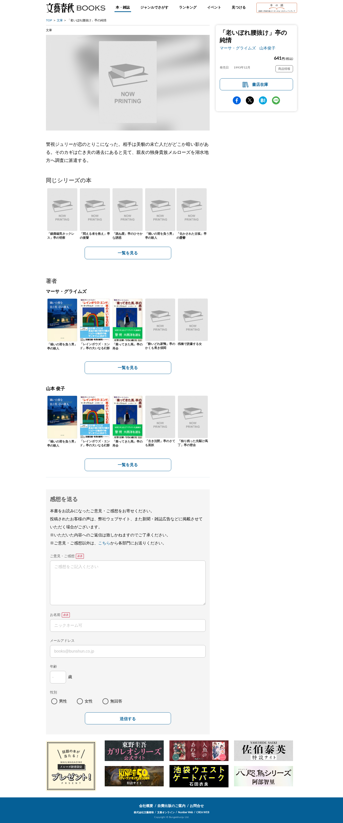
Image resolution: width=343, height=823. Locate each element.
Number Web (185, 812)
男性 (63, 701)
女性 (89, 701)
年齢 (53, 666)
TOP (49, 20)
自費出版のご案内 (171, 806)
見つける (239, 7)
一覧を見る (128, 253)
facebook (237, 100)
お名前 (55, 615)
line (276, 100)
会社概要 (146, 806)
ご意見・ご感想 (62, 556)
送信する (128, 719)
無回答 (116, 701)
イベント (214, 7)
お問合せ (197, 806)
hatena (263, 100)
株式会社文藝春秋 (144, 812)
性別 (53, 692)
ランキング (188, 7)
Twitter (250, 100)
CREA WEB (202, 812)
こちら (104, 543)
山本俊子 (267, 48)
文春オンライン (166, 812)
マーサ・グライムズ (238, 48)
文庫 (60, 20)
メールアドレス (62, 641)
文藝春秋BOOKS (75, 8)
